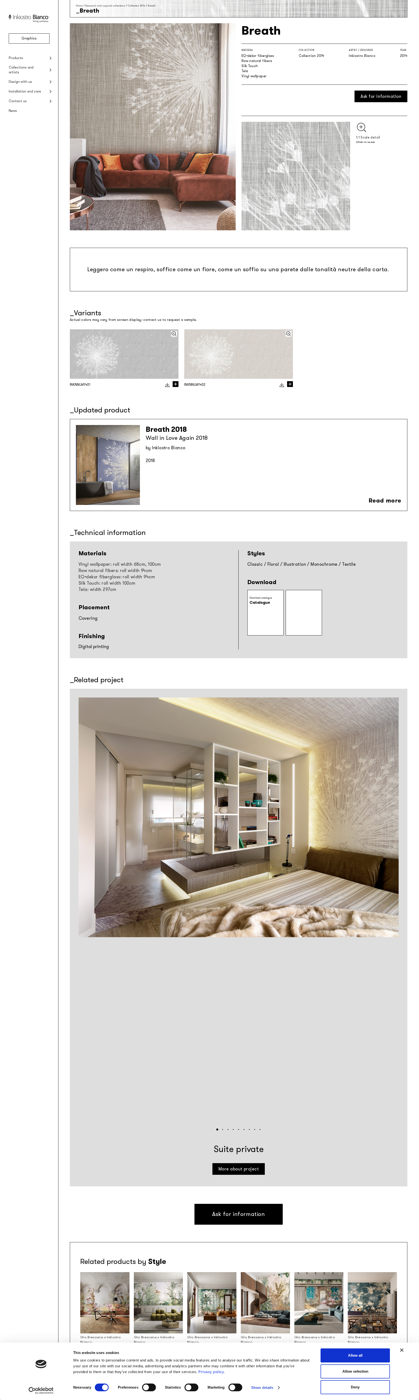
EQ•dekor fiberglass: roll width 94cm (117, 577)
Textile (349, 564)
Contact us (18, 101)
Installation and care (25, 91)
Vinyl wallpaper (254, 76)
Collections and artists (21, 70)
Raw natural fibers (257, 61)
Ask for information (381, 96)
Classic (255, 564)
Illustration (295, 564)
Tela (245, 71)
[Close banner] (401, 1350)
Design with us (20, 81)
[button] (217, 1129)
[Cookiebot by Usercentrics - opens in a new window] (41, 1390)
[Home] (29, 21)
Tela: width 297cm (97, 589)
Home (79, 5)
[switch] (149, 1387)
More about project (238, 1169)
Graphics (29, 38)
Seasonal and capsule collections (105, 5)
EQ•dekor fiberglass (258, 56)
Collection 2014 (136, 5)
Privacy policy (211, 1372)
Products (16, 58)
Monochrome (324, 564)
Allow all (355, 1355)
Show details (262, 1387)
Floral (273, 564)
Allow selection (355, 1371)
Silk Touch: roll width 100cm (107, 583)
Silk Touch (250, 66)
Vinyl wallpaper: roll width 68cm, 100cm (120, 564)
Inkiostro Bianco (362, 56)
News (13, 110)
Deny (355, 1387)
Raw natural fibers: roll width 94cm (115, 570)
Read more (385, 500)
